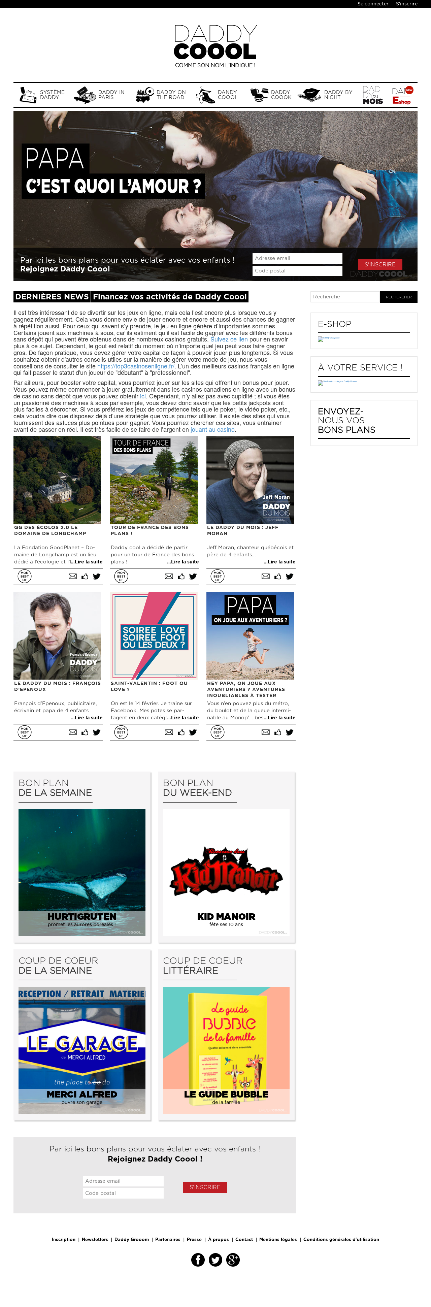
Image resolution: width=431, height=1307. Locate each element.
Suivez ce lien (229, 338)
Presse (194, 1240)
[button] (43, 196)
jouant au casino (213, 429)
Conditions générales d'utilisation (341, 1240)
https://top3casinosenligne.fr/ (135, 365)
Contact (244, 1240)
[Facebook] (198, 1260)
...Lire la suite (87, 562)
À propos (218, 1240)
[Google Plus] (233, 1260)
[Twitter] (215, 1260)
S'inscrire (407, 4)
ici (143, 395)
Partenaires (167, 1240)
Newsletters (95, 1240)
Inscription (63, 1240)
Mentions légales (278, 1240)
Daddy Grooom (131, 1240)
